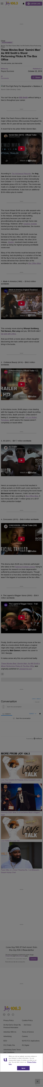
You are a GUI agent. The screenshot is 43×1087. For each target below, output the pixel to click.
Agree (23, 1068)
